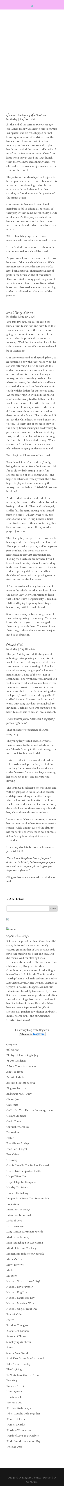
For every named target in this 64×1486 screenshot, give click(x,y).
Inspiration (12, 1204)
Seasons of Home (16, 1336)
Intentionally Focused (18, 1215)
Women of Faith (15, 1419)
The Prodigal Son (19, 312)
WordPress (32, 1481)
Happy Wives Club (16, 1176)
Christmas (12, 1104)
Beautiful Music (15, 1077)
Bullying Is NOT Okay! (19, 1093)
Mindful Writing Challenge (21, 1248)
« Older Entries (15, 899)
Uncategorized (14, 1391)
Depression (12, 1132)
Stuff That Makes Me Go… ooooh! (25, 1358)
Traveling (11, 1380)
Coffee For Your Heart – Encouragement (29, 1110)
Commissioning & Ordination (26, 115)
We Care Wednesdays (18, 1408)
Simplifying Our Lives (18, 1342)
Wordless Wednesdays (18, 1430)
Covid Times (13, 1121)
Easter (10, 1138)
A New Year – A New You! (21, 1066)
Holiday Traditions (16, 1187)
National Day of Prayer (19, 1286)
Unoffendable (14, 1397)
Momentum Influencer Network (25, 1253)
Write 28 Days (14, 1446)
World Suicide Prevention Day (23, 1441)
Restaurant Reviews (17, 1331)
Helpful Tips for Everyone (21, 1182)
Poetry (10, 1319)
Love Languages (15, 1226)
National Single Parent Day (21, 1308)
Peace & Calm (14, 1314)
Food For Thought (16, 1149)
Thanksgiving (14, 1369)
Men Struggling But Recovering (24, 1242)
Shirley (13, 119)
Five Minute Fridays (17, 1143)
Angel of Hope (14, 1071)
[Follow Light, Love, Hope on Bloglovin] (32, 1035)
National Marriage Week (20, 1303)
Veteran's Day (14, 1402)
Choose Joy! (13, 1099)
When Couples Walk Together (23, 1413)
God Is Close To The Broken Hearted (27, 1165)
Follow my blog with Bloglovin (32, 1030)
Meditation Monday (18, 1237)
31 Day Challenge (16, 1060)
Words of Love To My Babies (22, 1435)
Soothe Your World (17, 1353)
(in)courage (12, 1049)
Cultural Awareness (17, 1126)
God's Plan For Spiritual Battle (23, 1171)
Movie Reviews (14, 1264)
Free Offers (12, 1154)
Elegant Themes (31, 1477)
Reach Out (14, 644)
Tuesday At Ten (15, 1386)
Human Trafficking (17, 1193)
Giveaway (11, 1160)
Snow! (9, 1347)
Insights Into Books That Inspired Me (27, 1198)
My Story (11, 1275)
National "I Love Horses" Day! (23, 1281)
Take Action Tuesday (18, 1364)
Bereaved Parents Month (20, 1082)
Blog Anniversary (16, 1088)
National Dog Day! (16, 1292)
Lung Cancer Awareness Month (24, 1231)
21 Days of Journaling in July (22, 1055)
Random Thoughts (17, 1325)
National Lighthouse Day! (20, 1297)
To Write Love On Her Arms (22, 1375)
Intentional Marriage (18, 1209)
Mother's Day (14, 1259)
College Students (16, 1115)
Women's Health (15, 1424)
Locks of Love (14, 1220)
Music (9, 1270)
